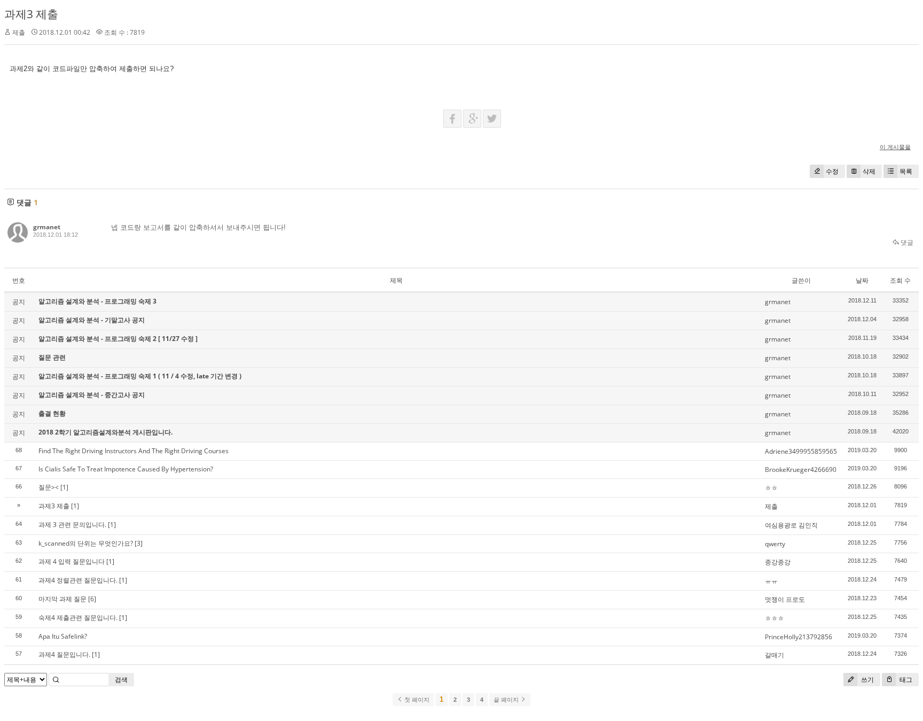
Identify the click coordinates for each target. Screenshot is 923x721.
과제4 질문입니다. (64, 654)
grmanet (46, 226)
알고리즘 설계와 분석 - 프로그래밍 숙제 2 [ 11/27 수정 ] (118, 338)
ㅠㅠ (771, 580)
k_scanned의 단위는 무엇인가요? (85, 543)
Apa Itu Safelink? (62, 636)
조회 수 (900, 280)
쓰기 (866, 679)
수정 (832, 171)
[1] (64, 487)
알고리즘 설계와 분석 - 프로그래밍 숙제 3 (97, 301)
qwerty (775, 543)
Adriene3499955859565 (801, 451)
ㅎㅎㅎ (774, 618)
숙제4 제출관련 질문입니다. (78, 617)
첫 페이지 (416, 699)
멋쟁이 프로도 (785, 599)
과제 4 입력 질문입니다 (71, 561)
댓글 (906, 242)
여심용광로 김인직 (791, 525)
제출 (771, 506)
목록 (905, 171)
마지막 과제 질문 (62, 598)
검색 (121, 679)
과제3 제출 (31, 13)
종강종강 (778, 562)
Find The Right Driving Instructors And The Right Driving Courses (133, 450)
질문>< (48, 487)
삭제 (869, 171)
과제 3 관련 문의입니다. (72, 524)
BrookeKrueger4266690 (800, 469)
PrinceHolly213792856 (798, 636)
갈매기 (774, 655)
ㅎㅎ (771, 487)
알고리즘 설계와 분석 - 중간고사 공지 (91, 394)
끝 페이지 (507, 699)
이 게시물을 (895, 147)
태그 (905, 679)
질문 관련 (52, 357)
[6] (92, 598)
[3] (139, 543)
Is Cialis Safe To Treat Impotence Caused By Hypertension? (125, 469)
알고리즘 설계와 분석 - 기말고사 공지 (91, 319)
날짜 (862, 280)
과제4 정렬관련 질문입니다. (78, 580)
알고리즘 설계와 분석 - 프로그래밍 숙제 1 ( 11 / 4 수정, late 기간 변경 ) (139, 376)
